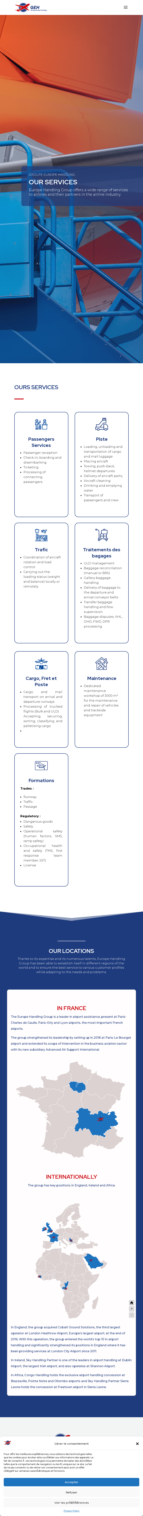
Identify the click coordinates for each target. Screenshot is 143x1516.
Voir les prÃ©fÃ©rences (71, 1502)
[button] (137, 1444)
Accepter (71, 1482)
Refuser (71, 1492)
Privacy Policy (72, 1510)
